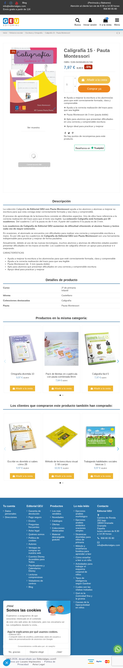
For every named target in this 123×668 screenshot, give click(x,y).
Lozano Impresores (30, 661)
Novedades (58, 517)
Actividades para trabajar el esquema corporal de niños (84, 569)
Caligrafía (21, 209)
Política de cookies (34, 539)
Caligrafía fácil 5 (100, 373)
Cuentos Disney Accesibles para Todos (37, 559)
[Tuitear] (69, 133)
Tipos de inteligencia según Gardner (83, 581)
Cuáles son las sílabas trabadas (84, 588)
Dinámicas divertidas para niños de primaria (83, 538)
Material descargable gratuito (58, 537)
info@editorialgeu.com (14, 6)
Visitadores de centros (36, 582)
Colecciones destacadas (58, 529)
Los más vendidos (56, 512)
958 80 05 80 (107, 538)
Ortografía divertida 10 (22, 373)
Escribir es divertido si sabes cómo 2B (23, 463)
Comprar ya (94, 88)
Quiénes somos (36, 534)
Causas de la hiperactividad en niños (83, 605)
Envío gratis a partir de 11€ (16, 9)
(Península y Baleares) (99, 2)
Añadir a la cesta (97, 79)
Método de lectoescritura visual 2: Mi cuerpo (61, 463)
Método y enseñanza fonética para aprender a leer (83, 550)
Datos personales (10, 512)
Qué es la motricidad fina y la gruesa (84, 596)
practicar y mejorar (93, 126)
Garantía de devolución (35, 512)
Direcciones (11, 517)
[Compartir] (65, 133)
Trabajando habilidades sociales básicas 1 (100, 463)
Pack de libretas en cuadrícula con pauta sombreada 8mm (61, 375)
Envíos (32, 521)
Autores (32, 544)
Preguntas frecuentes (34, 525)
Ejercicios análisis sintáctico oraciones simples (81, 525)
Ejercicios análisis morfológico (81, 514)
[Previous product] (117, 33)
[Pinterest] (73, 133)
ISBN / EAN (69, 62)
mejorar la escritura (85, 97)
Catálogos (57, 521)
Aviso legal (34, 530)
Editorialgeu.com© (46, 659)
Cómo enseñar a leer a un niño (83, 558)
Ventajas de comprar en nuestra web (35, 550)
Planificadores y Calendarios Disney (37, 568)
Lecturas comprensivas (36, 575)
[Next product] (119, 33)
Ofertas (56, 524)
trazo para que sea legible (56, 261)
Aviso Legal (39, 664)
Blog (24, 2)
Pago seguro (35, 517)
